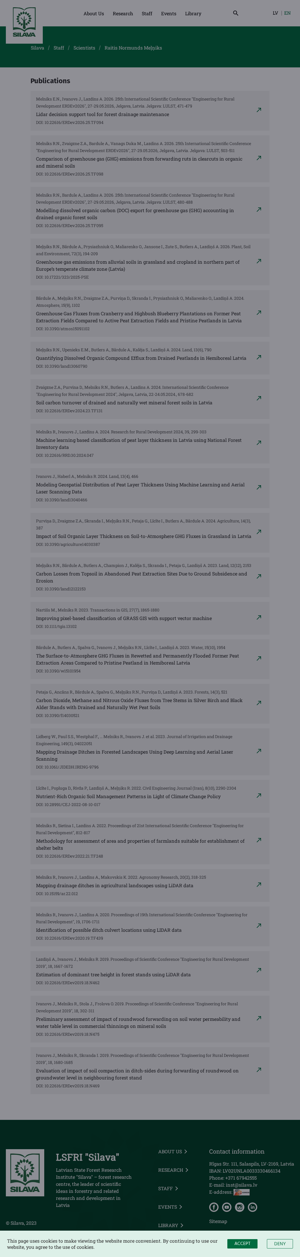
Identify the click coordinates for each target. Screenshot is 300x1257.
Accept (242, 1244)
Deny (280, 1244)
